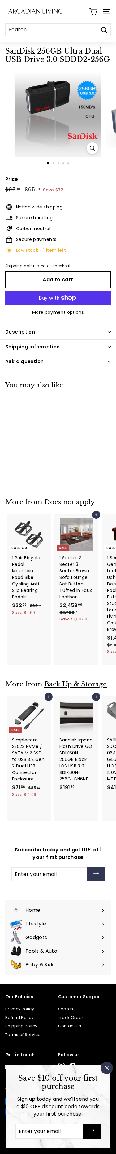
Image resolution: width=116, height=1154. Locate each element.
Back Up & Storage (75, 684)
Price (11, 179)
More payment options (58, 312)
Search (65, 1009)
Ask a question (24, 361)
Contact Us (69, 1026)
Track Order (71, 1018)
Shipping (14, 266)
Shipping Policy (21, 1026)
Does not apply (69, 502)
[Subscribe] (96, 874)
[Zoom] (92, 148)
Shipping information (32, 346)
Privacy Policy (19, 1009)
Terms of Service (23, 1035)
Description (20, 332)
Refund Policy (19, 1018)
